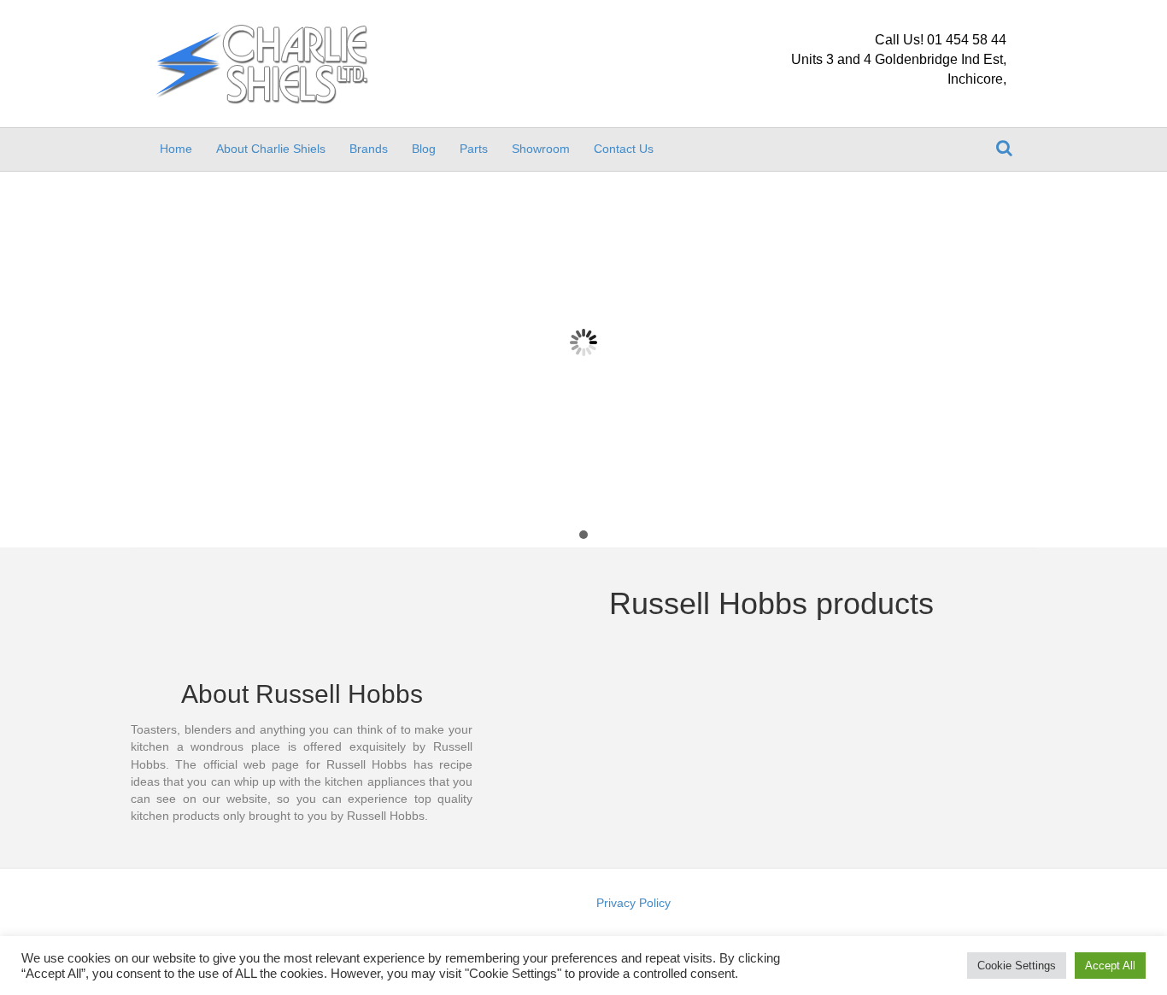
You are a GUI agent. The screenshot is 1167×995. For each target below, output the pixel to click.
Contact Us (624, 148)
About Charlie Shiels (270, 148)
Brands (368, 148)
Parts (474, 148)
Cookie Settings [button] (1016, 965)
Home (176, 148)
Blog (424, 148)
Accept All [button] (1110, 965)
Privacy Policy (633, 903)
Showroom (541, 148)
